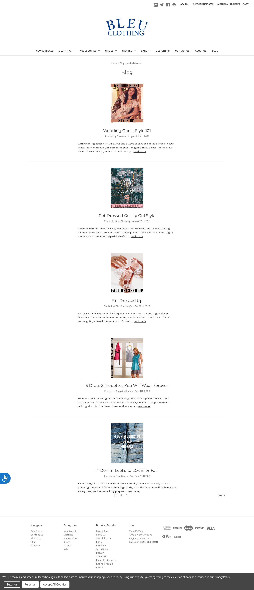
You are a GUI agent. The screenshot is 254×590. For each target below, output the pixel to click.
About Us (200, 50)
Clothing (65, 50)
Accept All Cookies (55, 584)
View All (100, 567)
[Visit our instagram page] (156, 5)
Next (220, 495)
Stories (127, 50)
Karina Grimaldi (104, 563)
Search (184, 4)
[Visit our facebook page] (168, 5)
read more (140, 151)
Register (234, 4)
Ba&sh (100, 552)
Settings (12, 584)
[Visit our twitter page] (162, 5)
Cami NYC (101, 556)
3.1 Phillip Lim (103, 538)
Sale (144, 50)
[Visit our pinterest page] (174, 5)
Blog (215, 50)
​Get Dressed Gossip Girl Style (126, 215)
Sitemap (35, 545)
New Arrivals (44, 50)
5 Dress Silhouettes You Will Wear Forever (127, 385)
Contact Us (182, 50)
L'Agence (101, 545)
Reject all (30, 584)
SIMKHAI (100, 534)
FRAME (100, 542)
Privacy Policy (222, 577)
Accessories (88, 50)
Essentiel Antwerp (106, 560)
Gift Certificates (203, 4)
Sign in (221, 4)
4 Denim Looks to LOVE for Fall (127, 470)
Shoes (109, 50)
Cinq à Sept (102, 531)
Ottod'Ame (102, 549)
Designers (163, 50)
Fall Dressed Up (127, 300)
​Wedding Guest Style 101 (127, 130)
